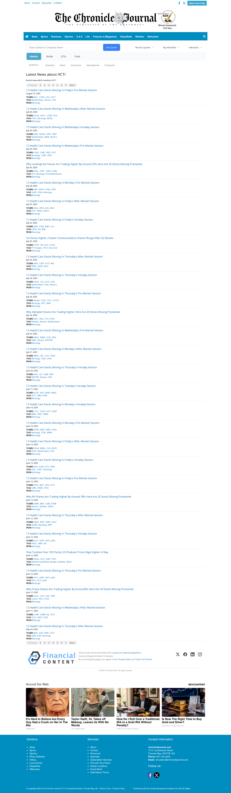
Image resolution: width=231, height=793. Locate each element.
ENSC (54, 337)
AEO (36, 318)
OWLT (39, 469)
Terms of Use (105, 788)
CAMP (36, 614)
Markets (34, 56)
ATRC (42, 171)
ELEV (41, 633)
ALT (41, 374)
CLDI (46, 208)
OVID (43, 358)
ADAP (41, 189)
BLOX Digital (184, 788)
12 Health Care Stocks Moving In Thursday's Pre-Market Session (63, 293)
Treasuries (109, 65)
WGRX (40, 488)
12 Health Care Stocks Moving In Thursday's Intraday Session (61, 275)
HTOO (52, 245)
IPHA (40, 192)
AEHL (36, 171)
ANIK (36, 134)
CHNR (54, 171)
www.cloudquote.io (132, 652)
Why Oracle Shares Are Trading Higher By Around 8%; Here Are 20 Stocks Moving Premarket (80, 589)
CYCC (49, 300)
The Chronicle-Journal (51, 788)
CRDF (54, 134)
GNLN (50, 506)
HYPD (34, 229)
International (92, 65)
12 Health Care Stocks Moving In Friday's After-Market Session (62, 201)
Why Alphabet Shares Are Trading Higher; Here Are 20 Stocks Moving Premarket (73, 312)
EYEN (45, 395)
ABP (35, 189)
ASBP (46, 374)
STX (33, 174)
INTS (48, 540)
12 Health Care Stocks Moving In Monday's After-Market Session (63, 349)
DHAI (53, 355)
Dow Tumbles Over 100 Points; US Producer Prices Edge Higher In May (67, 552)
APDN (36, 429)
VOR (50, 377)
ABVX (36, 337)
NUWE (34, 525)
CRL (41, 355)
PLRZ (46, 284)
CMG (41, 318)
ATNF (53, 189)
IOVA (53, 281)
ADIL (36, 374)
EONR (53, 503)
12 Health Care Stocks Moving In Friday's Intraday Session (59, 219)
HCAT (54, 522)
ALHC (42, 115)
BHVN (42, 134)
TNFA (34, 266)
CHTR (36, 245)
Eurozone (53, 248)
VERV (39, 395)
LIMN (48, 303)
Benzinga (36, 102)
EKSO (52, 208)
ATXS (36, 485)
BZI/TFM (48, 340)
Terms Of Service (143, 659)
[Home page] (115, 19)
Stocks (49, 56)
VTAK (43, 432)
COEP (41, 263)
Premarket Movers (54, 174)
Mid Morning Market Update (44, 561)
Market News (37, 100)
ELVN (41, 466)
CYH (42, 281)
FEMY (46, 633)
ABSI (36, 226)
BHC (36, 97)
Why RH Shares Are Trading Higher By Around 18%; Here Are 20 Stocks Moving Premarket (78, 496)
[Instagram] (200, 658)
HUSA (46, 598)
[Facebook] (185, 658)
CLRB (42, 152)
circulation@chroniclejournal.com (171, 759)
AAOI (36, 596)
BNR (47, 226)
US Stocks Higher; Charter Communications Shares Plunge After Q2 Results (69, 238)
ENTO (54, 448)
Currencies (76, 65)
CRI (41, 245)
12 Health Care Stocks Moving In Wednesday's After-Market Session (65, 108)
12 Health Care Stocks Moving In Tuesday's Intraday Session (61, 386)
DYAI (55, 115)
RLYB (34, 451)
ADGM (36, 300)
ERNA (39, 211)
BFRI (48, 429)
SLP (45, 543)
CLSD (43, 300)
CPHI (47, 485)
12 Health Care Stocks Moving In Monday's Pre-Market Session (62, 182)
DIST (48, 596)
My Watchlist (169, 47)
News (63, 65)
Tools (77, 56)
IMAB (46, 137)
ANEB (42, 337)
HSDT (54, 411)
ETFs (63, 56)
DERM (42, 614)
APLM (36, 281)
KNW (52, 466)
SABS (34, 340)
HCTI (53, 97)
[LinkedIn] (192, 658)
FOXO (52, 318)
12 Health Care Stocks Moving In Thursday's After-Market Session (64, 256)
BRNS (36, 355)
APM (41, 208)
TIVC (54, 100)
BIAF (52, 374)
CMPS (47, 522)
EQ (48, 614)
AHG (36, 208)
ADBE (36, 503)
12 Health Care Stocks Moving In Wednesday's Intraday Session (62, 127)
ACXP (36, 392)
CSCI (48, 97)
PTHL (34, 118)
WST (43, 303)
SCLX (34, 617)
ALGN (36, 115)
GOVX (42, 411)
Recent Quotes (143, 47)
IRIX (52, 263)
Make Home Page (197, 3)
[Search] (204, 36)
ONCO (46, 211)
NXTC (46, 266)
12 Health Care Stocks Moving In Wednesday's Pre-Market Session (64, 145)
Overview (50, 65)
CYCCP (56, 300)
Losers (35, 598)
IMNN (45, 414)
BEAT (42, 429)
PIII (39, 229)
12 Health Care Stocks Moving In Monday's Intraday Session (60, 404)
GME (53, 596)
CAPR (48, 134)
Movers (47, 100)
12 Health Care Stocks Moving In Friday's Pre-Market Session (61, 90)
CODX (41, 97)
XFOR (40, 266)
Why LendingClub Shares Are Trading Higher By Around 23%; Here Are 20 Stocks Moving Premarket (84, 164)
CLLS (52, 226)
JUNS (53, 540)
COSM (49, 115)
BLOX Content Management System (159, 788)
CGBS (47, 503)
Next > (72, 85)
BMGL (54, 392)
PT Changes (37, 248)
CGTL (42, 596)
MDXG (49, 118)
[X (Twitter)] (178, 658)
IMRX (34, 414)
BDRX (47, 392)
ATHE (47, 189)
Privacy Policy (124, 659)
